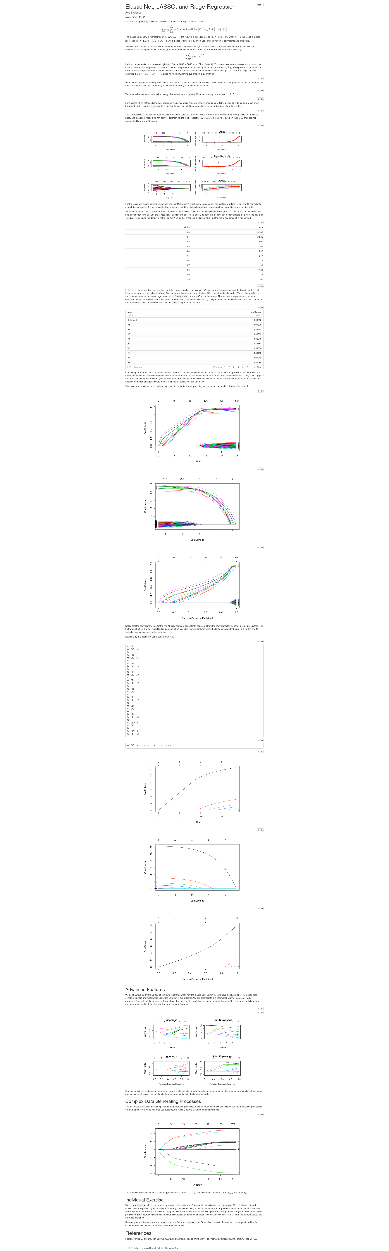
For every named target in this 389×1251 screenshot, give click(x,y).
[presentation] (194, 28)
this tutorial (160, 1247)
